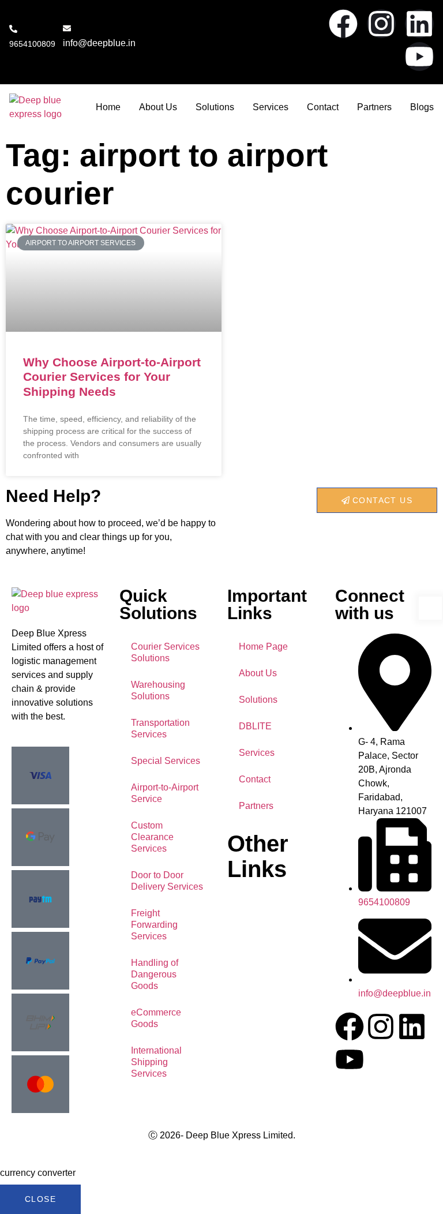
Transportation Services (160, 728)
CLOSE (40, 1199)
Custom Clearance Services (152, 836)
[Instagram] (381, 23)
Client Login (252, 978)
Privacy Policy (256, 925)
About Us (158, 107)
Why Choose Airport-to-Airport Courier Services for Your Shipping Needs (112, 376)
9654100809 (32, 43)
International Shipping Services (156, 1062)
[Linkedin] (419, 23)
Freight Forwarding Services (154, 924)
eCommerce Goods (156, 1018)
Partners (374, 107)
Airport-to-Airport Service (164, 793)
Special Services (165, 761)
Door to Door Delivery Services (167, 880)
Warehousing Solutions (158, 690)
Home (108, 107)
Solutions (215, 107)
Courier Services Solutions (165, 652)
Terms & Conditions (267, 951)
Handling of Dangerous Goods (154, 974)
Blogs (422, 107)
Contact (323, 107)
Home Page (263, 646)
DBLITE (255, 726)
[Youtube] (419, 56)
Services (270, 107)
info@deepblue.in (99, 43)
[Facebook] (343, 23)
